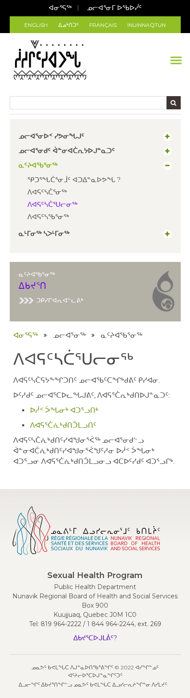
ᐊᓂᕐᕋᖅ (60, 8)
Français (103, 25)
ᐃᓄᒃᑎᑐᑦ (68, 25)
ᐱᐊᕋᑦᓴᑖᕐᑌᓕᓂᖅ (52, 204)
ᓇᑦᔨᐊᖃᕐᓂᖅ (38, 165)
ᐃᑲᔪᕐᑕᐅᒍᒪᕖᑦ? (95, 638)
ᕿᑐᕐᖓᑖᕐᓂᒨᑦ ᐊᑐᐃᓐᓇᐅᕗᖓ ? (74, 179)
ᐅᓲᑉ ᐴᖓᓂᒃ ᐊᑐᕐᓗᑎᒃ (64, 410)
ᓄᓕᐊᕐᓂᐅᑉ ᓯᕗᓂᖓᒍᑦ (51, 136)
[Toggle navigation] (176, 60)
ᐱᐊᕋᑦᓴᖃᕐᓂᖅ (48, 217)
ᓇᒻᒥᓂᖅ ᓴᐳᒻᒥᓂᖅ (44, 234)
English (36, 25)
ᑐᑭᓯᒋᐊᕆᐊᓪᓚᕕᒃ (60, 300)
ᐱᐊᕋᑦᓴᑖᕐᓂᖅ (47, 192)
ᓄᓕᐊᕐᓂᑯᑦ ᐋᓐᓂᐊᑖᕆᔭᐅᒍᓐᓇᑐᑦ (67, 151)
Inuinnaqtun (146, 25)
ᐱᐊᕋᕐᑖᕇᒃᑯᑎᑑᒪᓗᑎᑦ (63, 425)
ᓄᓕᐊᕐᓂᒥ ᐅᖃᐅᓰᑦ (114, 8)
